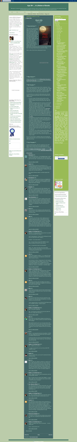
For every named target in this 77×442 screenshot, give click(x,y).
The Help (58, 83)
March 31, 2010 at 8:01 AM (33, 175)
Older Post (50, 434)
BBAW (59, 114)
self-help (60, 138)
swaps (63, 139)
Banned (56, 114)
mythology (56, 133)
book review (43, 150)
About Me (14, 12)
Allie (29, 316)
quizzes (59, 136)
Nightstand (60, 133)
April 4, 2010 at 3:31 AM (33, 411)
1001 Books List (58, 111)
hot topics (64, 125)
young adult (62, 140)
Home (10, 12)
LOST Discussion (60, 53)
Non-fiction (65, 133)
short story (65, 138)
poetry (56, 136)
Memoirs (66, 127)
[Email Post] (50, 149)
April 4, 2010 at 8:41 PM (33, 428)
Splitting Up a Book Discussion (15, 120)
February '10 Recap (60, 100)
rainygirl (30, 400)
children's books (61, 118)
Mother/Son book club (64, 130)
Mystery (66, 132)
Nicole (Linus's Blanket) (33, 413)
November (59, 28)
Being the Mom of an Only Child (61, 196)
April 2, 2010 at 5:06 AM (33, 370)
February (58, 103)
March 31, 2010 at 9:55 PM (33, 329)
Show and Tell (58, 139)
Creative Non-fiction (62, 119)
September (59, 31)
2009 (57, 106)
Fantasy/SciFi (61, 120)
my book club (60, 131)
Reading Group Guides (60, 201)
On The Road (59, 101)
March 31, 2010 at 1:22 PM (33, 305)
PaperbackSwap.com (59, 205)
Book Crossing (58, 208)
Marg (30, 360)
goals (67, 121)
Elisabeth (30, 186)
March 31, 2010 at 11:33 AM (33, 278)
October (58, 29)
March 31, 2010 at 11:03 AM (33, 229)
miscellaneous (58, 128)
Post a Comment (29, 430)
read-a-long (62, 137)
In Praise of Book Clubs (14, 106)
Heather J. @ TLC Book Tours (16, 41)
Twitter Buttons (12, 32)
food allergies (57, 121)
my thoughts (61, 132)
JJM (29, 216)
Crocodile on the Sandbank (61, 45)
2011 (57, 24)
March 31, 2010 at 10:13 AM (34, 206)
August (58, 32)
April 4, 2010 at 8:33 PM (33, 419)
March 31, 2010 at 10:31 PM (34, 342)
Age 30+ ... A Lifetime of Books (38, 5)
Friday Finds (62, 121)
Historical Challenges (64, 124)
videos (66, 139)
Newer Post (27, 434)
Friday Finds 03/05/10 (60, 93)
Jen (42, 113)
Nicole (49, 108)
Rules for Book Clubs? (14, 117)
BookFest (61, 117)
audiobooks (57, 113)
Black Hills (58, 41)
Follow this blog (61, 158)
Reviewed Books (21, 12)
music (56, 131)
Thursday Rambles (60, 49)
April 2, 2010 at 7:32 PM (33, 391)
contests (66, 118)
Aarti (29, 296)
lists (67, 126)
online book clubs (58, 134)
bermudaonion (31, 177)
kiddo (64, 126)
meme (62, 127)
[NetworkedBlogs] (61, 156)
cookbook (56, 119)
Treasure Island (59, 54)
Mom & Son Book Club (14, 110)
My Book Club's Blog (59, 199)
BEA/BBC (62, 114)
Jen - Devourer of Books (33, 384)
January (58, 104)
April (58, 38)
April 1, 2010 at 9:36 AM (33, 351)
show (47, 108)
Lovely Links (57, 127)
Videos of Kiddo (59, 92)
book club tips (60, 115)
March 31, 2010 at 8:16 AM (33, 184)
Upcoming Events (35, 12)
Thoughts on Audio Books (60, 206)
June (58, 35)
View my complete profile (15, 42)
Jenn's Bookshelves (32, 197)
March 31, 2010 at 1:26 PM (33, 314)
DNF (67, 119)
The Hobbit (11, 54)
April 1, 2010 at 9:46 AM (33, 358)
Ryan (30, 288)
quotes (62, 136)
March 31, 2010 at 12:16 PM (34, 286)
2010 (57, 25)
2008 (57, 108)
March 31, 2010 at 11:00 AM (33, 214)
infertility (60, 126)
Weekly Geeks (57, 140)
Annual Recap (65, 111)
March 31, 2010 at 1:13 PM (33, 294)
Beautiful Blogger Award (61, 46)
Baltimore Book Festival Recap (15, 102)
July (58, 34)
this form (17, 24)
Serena (30, 353)
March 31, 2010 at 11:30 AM (33, 266)
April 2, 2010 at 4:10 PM (33, 382)
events (56, 120)
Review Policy (28, 12)
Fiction (66, 120)
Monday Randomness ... (61, 74)
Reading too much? (60, 61)
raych (30, 208)
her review (31, 116)
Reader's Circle (58, 209)
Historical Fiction (48, 150)
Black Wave (59, 65)
